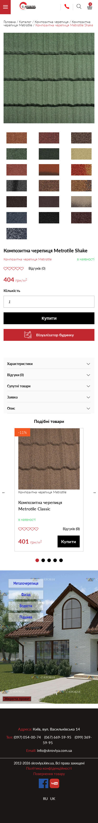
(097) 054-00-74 (27, 737)
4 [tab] (55, 560)
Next (94, 492)
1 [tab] (37, 560)
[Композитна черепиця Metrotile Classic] (49, 459)
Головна (10, 22)
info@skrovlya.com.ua (54, 750)
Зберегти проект (16, 699)
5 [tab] (61, 560)
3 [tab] (49, 560)
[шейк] (49, 79)
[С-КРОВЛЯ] (25, 7)
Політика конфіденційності (49, 768)
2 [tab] (43, 560)
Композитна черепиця (52, 22)
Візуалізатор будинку (55, 335)
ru (45, 798)
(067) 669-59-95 (57, 737)
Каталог (25, 22)
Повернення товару (49, 774)
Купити (49, 318)
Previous (3, 492)
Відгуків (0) (37, 268)
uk (52, 798)
